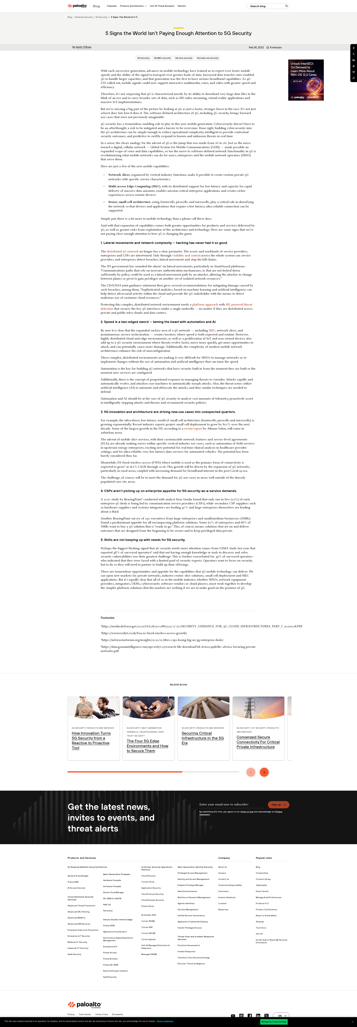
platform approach (205, 304)
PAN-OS (107, 905)
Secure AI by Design (78, 876)
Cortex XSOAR (148, 933)
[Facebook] (354, 48)
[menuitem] (111, 6)
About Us (222, 867)
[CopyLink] (354, 78)
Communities (262, 873)
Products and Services (100, 727)
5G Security (101, 17)
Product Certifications (266, 909)
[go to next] (264, 772)
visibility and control (186, 255)
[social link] (233, 1016)
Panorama (108, 911)
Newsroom (223, 909)
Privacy (71, 1014)
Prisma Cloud (147, 906)
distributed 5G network (123, 251)
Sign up (276, 804)
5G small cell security (207, 58)
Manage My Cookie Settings (274, 1022)
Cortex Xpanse (148, 939)
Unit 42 (259, 934)
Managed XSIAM (149, 954)
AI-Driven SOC (148, 915)
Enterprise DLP (110, 946)
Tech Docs (261, 928)
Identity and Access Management (193, 879)
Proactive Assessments (189, 945)
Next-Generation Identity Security (195, 867)
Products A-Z (262, 903)
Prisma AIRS (73, 882)
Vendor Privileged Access (190, 928)
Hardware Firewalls (112, 880)
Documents (117, 1014)
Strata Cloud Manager (113, 892)
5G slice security (183, 58)
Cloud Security (148, 876)
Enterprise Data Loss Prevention (83, 930)
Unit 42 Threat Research (162, 6)
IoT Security (258, 727)
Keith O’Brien (83, 47)
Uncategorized (148, 731)
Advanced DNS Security (79, 924)
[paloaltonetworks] (77, 6)
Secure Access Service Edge (117, 919)
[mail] (354, 72)
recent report (193, 428)
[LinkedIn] (354, 60)
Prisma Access (110, 952)
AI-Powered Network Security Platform (87, 867)
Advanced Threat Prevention (81, 905)
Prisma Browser (110, 959)
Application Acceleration (115, 932)
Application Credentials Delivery (193, 922)
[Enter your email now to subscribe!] (232, 805)
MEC (212, 330)
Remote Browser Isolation (115, 971)
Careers (222, 873)
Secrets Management (188, 909)
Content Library (263, 879)
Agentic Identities (186, 903)
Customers (223, 891)
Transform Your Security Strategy (194, 957)
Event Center (262, 891)
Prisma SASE (109, 925)
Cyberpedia (261, 885)
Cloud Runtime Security (152, 900)
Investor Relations (227, 897)
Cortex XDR (147, 927)
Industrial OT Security (78, 948)
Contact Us (223, 879)
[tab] (125, 772)
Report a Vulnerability (266, 915)
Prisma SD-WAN (110, 965)
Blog (70, 17)
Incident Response (186, 951)
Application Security (151, 888)
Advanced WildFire (76, 918)
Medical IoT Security (77, 942)
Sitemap (260, 922)
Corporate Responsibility (230, 885)
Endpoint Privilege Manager (191, 885)
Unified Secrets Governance (191, 915)
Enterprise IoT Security (79, 936)
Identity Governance (187, 891)
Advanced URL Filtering (78, 912)
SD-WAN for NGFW (112, 898)
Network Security (84, 17)
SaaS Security (74, 954)
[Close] (352, 1022)
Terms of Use (246, 812)
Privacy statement (165, 1021)
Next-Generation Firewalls (116, 874)
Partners (182, 6)
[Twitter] (354, 54)
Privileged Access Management (193, 873)
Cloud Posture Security (152, 894)
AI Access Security (76, 888)
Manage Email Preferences (269, 897)
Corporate (112, 6)
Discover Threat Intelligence (191, 963)
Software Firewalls (112, 886)
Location (222, 903)
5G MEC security (162, 58)
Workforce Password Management (194, 897)
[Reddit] (354, 66)
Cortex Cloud (147, 882)
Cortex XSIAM (148, 921)
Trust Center (85, 1014)
